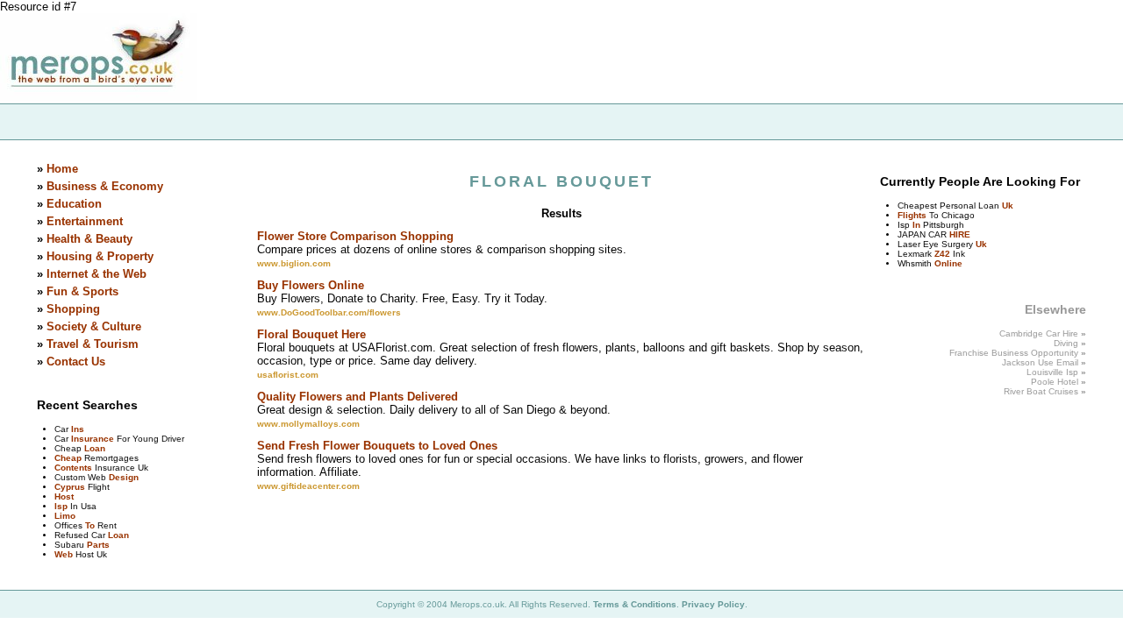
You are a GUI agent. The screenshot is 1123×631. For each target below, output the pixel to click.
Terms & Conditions (634, 604)
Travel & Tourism (92, 344)
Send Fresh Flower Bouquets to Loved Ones (377, 445)
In (916, 225)
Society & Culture (93, 326)
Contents (73, 467)
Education (74, 203)
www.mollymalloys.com (308, 424)
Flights (912, 215)
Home (62, 168)
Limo (64, 516)
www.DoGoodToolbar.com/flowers (329, 312)
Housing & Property (100, 256)
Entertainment (84, 221)
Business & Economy (104, 186)
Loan (94, 448)
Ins (77, 429)
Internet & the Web (96, 273)
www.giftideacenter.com (308, 486)
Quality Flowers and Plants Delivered (357, 396)
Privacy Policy (713, 604)
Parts (98, 544)
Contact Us (75, 361)
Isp (61, 506)
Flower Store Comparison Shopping (355, 236)
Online (948, 263)
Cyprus (69, 487)
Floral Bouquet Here (311, 334)
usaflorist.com (287, 374)
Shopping (73, 309)
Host (64, 496)
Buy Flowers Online (310, 285)
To (90, 525)
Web (63, 554)
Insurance (92, 438)
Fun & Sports (82, 291)
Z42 (942, 254)
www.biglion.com (294, 263)
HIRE (959, 234)
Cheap (68, 458)
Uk (1007, 205)
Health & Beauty (89, 238)
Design (124, 477)
